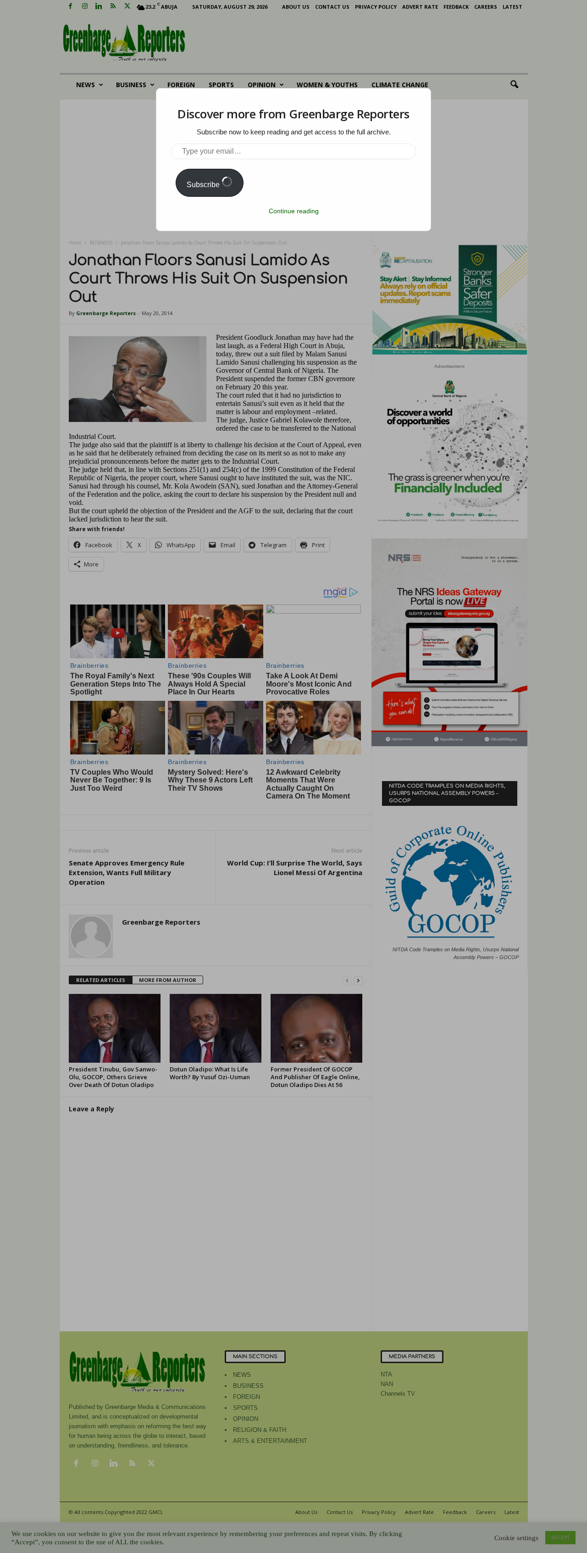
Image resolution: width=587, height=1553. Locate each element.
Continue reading (294, 211)
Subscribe (204, 185)
